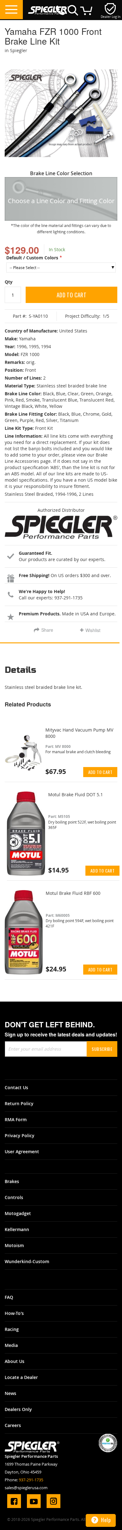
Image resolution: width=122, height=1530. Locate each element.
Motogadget (18, 1213)
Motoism (14, 1245)
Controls (14, 1197)
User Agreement (22, 1151)
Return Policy (19, 1103)
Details (20, 670)
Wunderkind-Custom (27, 1261)
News (10, 1393)
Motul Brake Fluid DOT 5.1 (75, 794)
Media (11, 1345)
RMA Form (16, 1119)
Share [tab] (47, 630)
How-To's (14, 1313)
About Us (14, 1361)
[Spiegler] (48, 7)
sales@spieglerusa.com (26, 1487)
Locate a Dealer (21, 1377)
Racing (12, 1329)
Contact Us (16, 1087)
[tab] (61, 672)
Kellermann (17, 1229)
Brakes (12, 1181)
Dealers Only (18, 1409)
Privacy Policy (19, 1135)
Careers (13, 1425)
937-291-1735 (31, 1480)
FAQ (9, 1297)
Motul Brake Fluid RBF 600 (73, 893)
